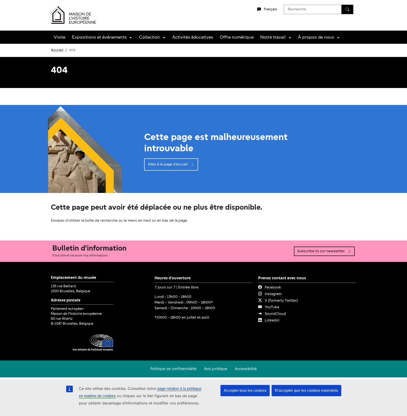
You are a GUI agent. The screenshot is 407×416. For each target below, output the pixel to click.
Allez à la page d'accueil (168, 164)
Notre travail (273, 37)
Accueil (57, 50)
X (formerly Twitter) (281, 301)
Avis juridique (215, 369)
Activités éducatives (192, 37)
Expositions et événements (99, 37)
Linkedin (272, 320)
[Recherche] (347, 9)
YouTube (272, 307)
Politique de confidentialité (173, 369)
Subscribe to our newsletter (321, 251)
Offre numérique (237, 37)
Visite (59, 37)
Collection (149, 37)
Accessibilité (246, 369)
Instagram (273, 294)
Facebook (273, 287)
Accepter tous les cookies (245, 390)
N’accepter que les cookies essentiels (306, 390)
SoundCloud (275, 314)
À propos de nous (316, 37)
